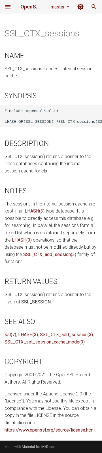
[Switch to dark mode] (80, 6)
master (58, 7)
